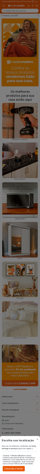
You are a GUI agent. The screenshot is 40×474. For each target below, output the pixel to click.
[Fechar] (37, 439)
